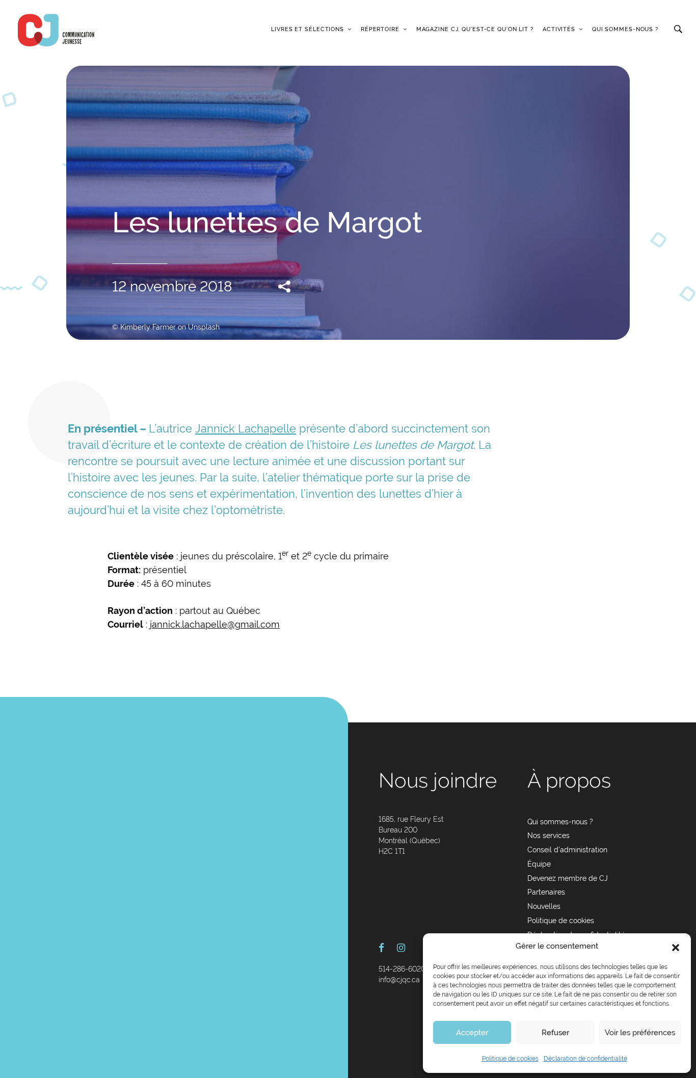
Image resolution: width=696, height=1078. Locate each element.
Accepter (472, 1032)
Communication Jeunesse (56, 30)
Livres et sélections (307, 29)
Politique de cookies (510, 1058)
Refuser (555, 1032)
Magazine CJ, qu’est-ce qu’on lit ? (474, 29)
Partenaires (546, 892)
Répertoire (380, 29)
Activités (559, 29)
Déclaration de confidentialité (585, 1058)
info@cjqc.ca (399, 980)
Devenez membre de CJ (567, 878)
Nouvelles (543, 906)
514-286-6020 (402, 969)
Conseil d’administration (567, 850)
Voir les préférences (640, 1032)
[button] (676, 946)
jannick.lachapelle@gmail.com (215, 624)
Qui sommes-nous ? (625, 29)
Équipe (539, 864)
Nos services (548, 835)
